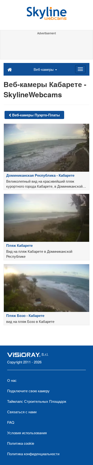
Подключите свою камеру (28, 390)
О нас (12, 380)
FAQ (10, 422)
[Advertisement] (46, 47)
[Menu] (80, 69)
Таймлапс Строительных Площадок (36, 401)
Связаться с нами (21, 411)
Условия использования (27, 432)
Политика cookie (20, 443)
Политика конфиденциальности (33, 453)
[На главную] (10, 69)
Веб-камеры (44, 69)
